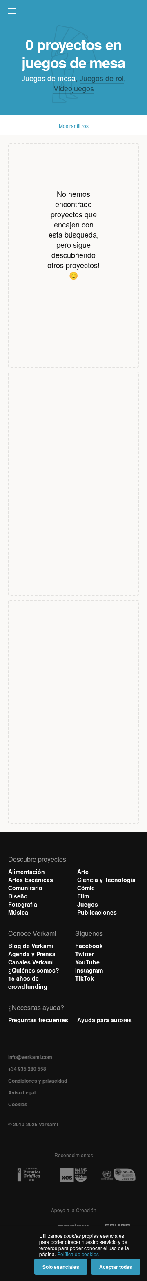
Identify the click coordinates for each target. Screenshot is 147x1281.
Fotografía (22, 904)
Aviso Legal (22, 1092)
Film (83, 896)
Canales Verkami (31, 962)
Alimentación (26, 871)
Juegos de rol (102, 78)
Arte (83, 871)
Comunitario (25, 888)
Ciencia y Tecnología (106, 880)
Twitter (84, 954)
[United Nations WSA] (118, 1174)
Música (18, 912)
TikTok (84, 978)
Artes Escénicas (30, 880)
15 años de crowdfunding (27, 982)
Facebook (89, 946)
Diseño (18, 896)
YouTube (87, 962)
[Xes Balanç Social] (73, 1174)
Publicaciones (97, 912)
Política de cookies (78, 1253)
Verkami (74, 13)
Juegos (87, 904)
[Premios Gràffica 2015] (28, 1174)
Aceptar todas (115, 1266)
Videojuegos (73, 88)
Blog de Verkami (30, 946)
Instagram (89, 970)
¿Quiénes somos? (33, 970)
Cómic (86, 888)
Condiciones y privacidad (37, 1080)
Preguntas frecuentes (38, 1020)
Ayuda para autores (104, 1020)
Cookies (17, 1104)
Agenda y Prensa (32, 954)
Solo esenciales (60, 1266)
